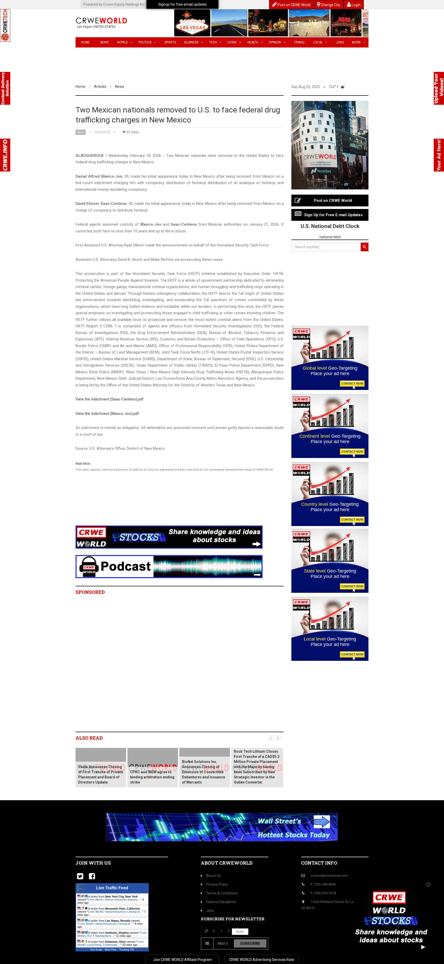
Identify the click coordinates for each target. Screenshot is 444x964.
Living (232, 42)
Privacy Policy (217, 884)
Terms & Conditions (222, 893)
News (104, 42)
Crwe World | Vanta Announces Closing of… (115, 911)
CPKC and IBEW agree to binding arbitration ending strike (152, 777)
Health (252, 42)
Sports (170, 42)
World (122, 42)
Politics (144, 42)
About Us (213, 876)
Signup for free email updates (182, 4)
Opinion (275, 42)
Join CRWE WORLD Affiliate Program (182, 960)
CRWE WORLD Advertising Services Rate (261, 960)
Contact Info (319, 863)
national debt (330, 237)
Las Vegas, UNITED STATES (96, 26)
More (356, 42)
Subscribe (250, 943)
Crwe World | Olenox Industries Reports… (114, 899)
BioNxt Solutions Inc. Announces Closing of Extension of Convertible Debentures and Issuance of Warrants (203, 772)
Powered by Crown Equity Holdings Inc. (114, 4)
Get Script (96, 949)
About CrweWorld (227, 863)
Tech (213, 42)
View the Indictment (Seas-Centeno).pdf (110, 399)
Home (85, 42)
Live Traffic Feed (112, 888)
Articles (100, 86)
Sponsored (90, 592)
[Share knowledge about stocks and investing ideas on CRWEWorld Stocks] (169, 537)
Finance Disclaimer (221, 902)
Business (191, 42)
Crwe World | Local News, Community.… (110, 943)
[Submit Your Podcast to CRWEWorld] (169, 566)
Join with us (93, 863)
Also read (89, 738)
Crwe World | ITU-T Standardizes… (112, 934)
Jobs (340, 42)
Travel (299, 42)
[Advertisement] (169, 505)
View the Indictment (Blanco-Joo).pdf (107, 413)
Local (318, 42)
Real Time (111, 949)
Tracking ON (126, 949)
